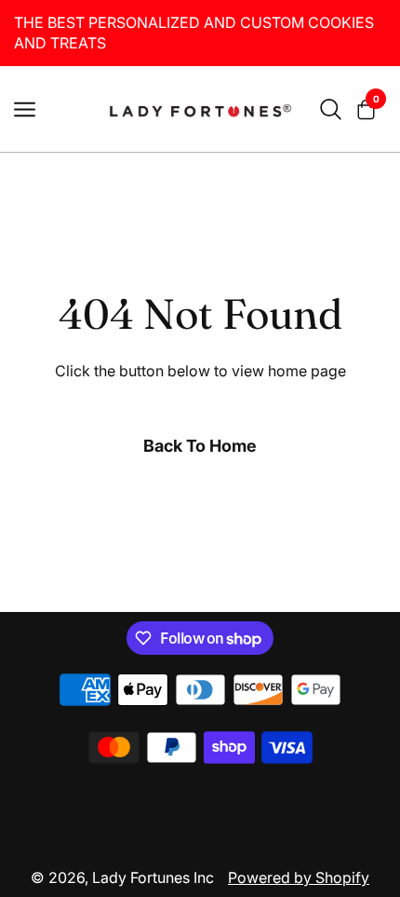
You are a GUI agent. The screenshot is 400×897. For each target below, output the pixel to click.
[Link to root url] (200, 109)
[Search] (330, 108)
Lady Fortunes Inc (153, 877)
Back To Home (200, 445)
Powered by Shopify (298, 877)
